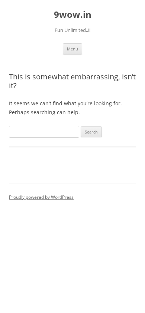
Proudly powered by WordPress (41, 197)
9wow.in (72, 14)
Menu (72, 49)
